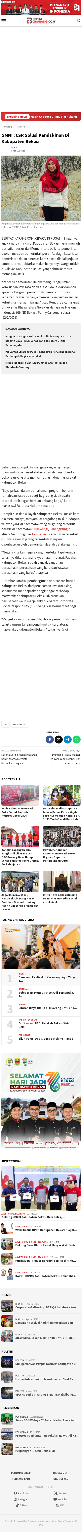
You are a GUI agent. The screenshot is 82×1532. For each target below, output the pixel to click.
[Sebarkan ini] (50, 739)
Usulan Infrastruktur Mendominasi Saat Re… (45, 1379)
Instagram (23, 1499)
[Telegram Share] (68, 739)
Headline (42, 1241)
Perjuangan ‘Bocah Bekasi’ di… (36, 1451)
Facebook (23, 1493)
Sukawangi (40, 529)
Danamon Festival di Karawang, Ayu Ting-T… (47, 979)
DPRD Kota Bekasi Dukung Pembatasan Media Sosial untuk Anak (60, 898)
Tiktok (23, 1505)
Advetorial (7, 1213)
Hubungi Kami (60, 1479)
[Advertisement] (41, 69)
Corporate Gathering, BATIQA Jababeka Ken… (47, 1307)
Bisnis (22, 973)
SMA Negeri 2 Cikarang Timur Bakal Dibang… (45, 1394)
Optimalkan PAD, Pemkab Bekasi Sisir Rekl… (44, 1025)
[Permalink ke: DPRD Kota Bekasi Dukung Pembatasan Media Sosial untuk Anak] (62, 881)
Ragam (22, 1004)
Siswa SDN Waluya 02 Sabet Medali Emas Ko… (46, 1420)
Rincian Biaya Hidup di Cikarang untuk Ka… (48, 1008)
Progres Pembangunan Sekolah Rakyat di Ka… (47, 1435)
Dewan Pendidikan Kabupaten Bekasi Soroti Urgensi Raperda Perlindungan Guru (59, 855)
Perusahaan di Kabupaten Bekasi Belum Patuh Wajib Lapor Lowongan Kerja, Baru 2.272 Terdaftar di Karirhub (61, 814)
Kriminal (24, 989)
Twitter (62, 1493)
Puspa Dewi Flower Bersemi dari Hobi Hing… (45, 1261)
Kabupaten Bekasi (28, 1019)
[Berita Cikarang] (41, 20)
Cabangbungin (60, 529)
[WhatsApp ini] (77, 739)
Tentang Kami (21, 1479)
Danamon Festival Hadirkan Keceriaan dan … (45, 1322)
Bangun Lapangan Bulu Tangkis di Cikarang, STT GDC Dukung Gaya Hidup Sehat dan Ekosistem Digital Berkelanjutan (38, 341)
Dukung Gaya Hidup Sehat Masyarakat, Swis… (46, 1245)
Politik (19, 1360)
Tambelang (39, 534)
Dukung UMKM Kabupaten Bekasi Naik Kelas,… (33, 1217)
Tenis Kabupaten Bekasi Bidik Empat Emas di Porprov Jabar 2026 (17, 812)
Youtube (62, 1499)
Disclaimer (60, 1473)
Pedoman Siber (21, 1473)
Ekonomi (20, 1213)
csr (5, 724)
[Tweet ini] (59, 739)
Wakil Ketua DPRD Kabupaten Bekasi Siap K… (46, 1230)
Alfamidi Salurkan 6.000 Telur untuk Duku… (45, 1338)
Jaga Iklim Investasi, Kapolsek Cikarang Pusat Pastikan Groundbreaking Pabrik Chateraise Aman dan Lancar (19, 902)
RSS (62, 1505)
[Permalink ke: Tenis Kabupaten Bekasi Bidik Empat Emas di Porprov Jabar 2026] (20, 795)
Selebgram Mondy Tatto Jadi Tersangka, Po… (46, 994)
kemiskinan (19, 724)
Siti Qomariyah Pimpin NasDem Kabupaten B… (46, 1364)
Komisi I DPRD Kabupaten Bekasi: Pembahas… (46, 1276)
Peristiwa (24, 1035)
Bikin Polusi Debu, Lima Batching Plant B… (47, 1038)
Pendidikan (21, 1416)
